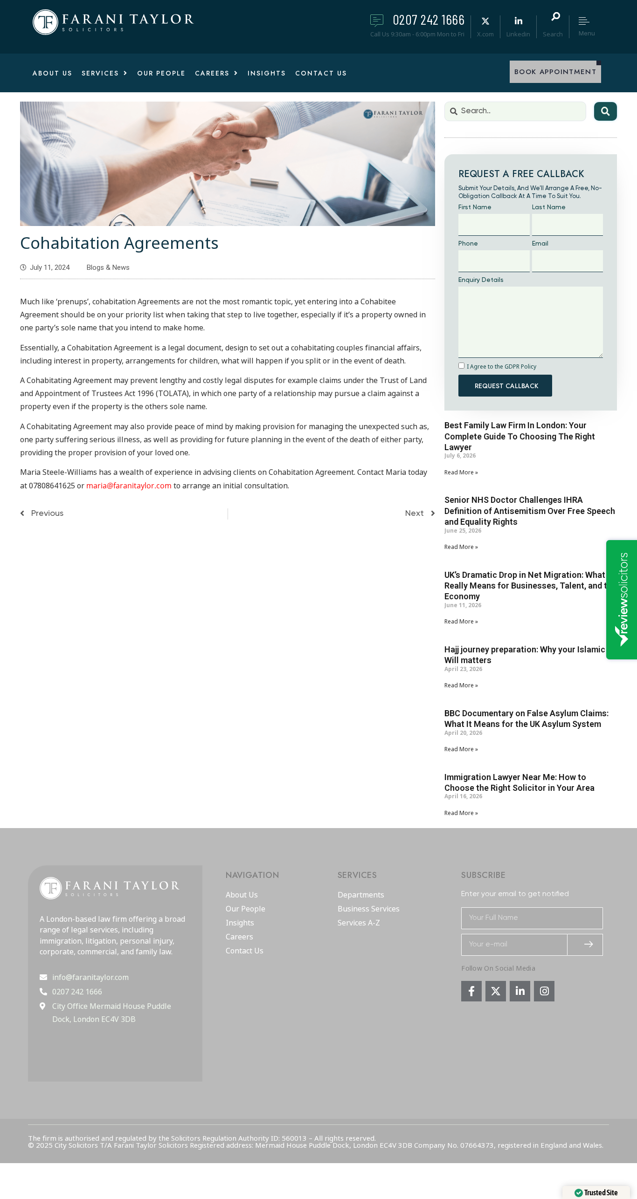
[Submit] (585, 945)
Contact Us (244, 951)
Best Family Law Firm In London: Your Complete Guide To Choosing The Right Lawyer (519, 436)
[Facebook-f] (471, 991)
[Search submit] (605, 111)
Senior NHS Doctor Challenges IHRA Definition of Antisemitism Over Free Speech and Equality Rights (529, 511)
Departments (361, 895)
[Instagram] (544, 991)
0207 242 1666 (429, 19)
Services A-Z (359, 923)
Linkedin (518, 34)
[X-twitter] (495, 991)
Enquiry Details (481, 280)
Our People (245, 909)
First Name (475, 207)
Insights (240, 923)
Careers (239, 937)
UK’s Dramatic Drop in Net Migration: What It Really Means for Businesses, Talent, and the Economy (530, 586)
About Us (242, 895)
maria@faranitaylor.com (129, 485)
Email (540, 243)
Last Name (549, 207)
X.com (485, 34)
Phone (468, 243)
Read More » (461, 472)
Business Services (369, 909)
